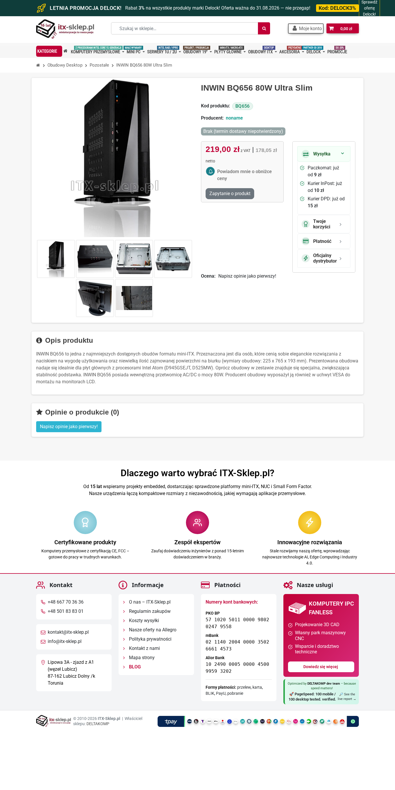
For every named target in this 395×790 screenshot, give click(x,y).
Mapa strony (141, 657)
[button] (306, 28)
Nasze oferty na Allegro (152, 630)
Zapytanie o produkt (229, 193)
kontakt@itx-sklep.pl (68, 632)
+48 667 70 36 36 (66, 602)
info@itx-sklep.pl (65, 641)
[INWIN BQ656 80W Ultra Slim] (56, 259)
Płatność (322, 241)
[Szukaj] (264, 28)
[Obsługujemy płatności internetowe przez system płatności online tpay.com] (258, 721)
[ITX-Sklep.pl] (65, 29)
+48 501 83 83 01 (66, 611)
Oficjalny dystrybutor (325, 258)
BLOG (134, 667)
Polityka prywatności (149, 639)
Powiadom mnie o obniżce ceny (244, 175)
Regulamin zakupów (149, 611)
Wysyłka (322, 154)
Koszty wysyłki (143, 620)
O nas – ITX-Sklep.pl (149, 602)
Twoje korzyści (321, 224)
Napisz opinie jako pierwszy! (247, 276)
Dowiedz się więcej (321, 666)
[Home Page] (38, 65)
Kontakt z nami (144, 648)
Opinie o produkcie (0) (81, 412)
